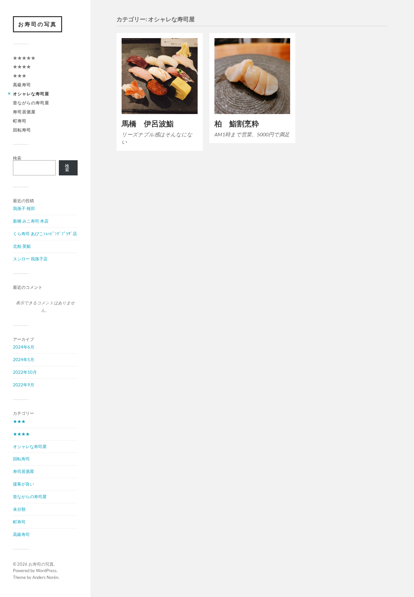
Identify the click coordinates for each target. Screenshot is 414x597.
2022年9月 (23, 384)
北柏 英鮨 (22, 246)
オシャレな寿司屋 (31, 93)
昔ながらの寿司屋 (31, 102)
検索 (17, 158)
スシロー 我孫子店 (30, 258)
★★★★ (22, 66)
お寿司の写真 (37, 24)
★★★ (20, 75)
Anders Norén (45, 577)
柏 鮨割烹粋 (236, 123)
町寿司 (20, 120)
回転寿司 (22, 129)
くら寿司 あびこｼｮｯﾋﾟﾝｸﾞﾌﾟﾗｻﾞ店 (45, 233)
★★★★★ (24, 57)
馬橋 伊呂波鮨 (148, 123)
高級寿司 (22, 84)
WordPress (46, 570)
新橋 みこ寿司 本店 (31, 221)
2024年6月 (23, 347)
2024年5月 (23, 359)
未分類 (19, 509)
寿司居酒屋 (24, 111)
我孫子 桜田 (24, 208)
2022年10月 (25, 372)
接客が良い (23, 484)
